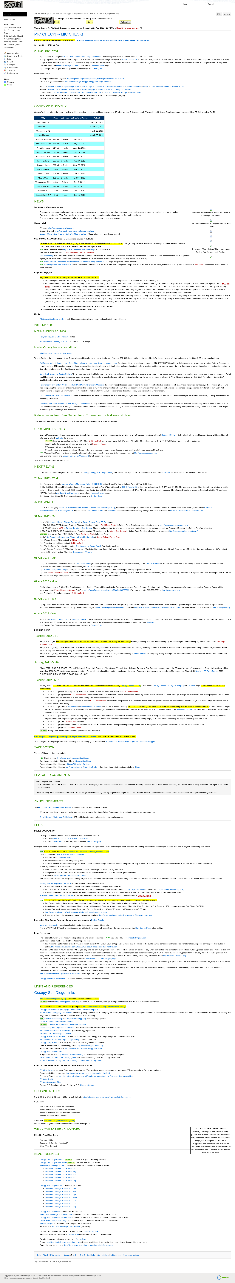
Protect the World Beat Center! (79, 528)
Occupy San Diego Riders (51, 1051)
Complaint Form (65, 857)
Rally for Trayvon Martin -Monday (54, 337)
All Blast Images (46, 1223)
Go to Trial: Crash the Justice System (56, 374)
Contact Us (9, 47)
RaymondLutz (112, 14)
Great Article (57, 842)
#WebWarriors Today (53, 1018)
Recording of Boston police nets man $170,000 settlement (65, 403)
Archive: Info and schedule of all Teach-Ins (77, 1076)
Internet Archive (126, 1076)
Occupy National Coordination (52, 979)
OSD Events (69, 92)
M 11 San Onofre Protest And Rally (79, 253)
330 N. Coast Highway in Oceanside (110, 608)
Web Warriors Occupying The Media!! (56, 1012)
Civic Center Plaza (130, 692)
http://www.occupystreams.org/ (90, 1045)
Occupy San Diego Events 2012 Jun (60, 1200)
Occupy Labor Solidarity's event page (169, 686)
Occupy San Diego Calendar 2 (76, 456)
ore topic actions (131, 1255)
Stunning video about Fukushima (58, 265)
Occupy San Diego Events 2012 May (61, 1197)
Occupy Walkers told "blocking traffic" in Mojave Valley (63, 234)
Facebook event (97, 66)
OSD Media (57, 92)
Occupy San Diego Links (54, 993)
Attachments (135, 92)
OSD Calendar (10, 36)
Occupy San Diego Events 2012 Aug (60, 1206)
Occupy (7, 14)
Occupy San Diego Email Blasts (53, 1163)
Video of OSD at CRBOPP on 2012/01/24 (70, 839)
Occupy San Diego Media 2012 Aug (60, 1181)
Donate (51, 86)
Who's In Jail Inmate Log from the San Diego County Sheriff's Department (71, 1060)
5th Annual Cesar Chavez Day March (64, 522)
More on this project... (49, 925)
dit (39, 1255)
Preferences (12, 73)
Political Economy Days (59, 619)
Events (7, 33)
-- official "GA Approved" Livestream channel (67, 1024)
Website (88, 552)
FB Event (208, 507)
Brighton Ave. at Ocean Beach (88, 546)
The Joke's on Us (83, 564)
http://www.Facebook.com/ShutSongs (79, 250)
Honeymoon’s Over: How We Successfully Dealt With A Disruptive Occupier (72, 385)
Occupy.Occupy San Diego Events (97, 472)
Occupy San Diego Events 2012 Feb (60, 1188)
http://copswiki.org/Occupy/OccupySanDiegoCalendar (88, 81)
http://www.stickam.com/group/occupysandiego (60, 1039)
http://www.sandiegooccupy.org (53, 999)
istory (66, 1255)
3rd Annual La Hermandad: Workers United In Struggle (70, 537)
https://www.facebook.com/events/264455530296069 (106, 590)
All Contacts (9, 44)
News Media (9, 39)
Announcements (134, 86)
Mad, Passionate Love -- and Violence (56, 396)
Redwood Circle (168, 435)
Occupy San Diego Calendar (52, 1160)
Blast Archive (52, 89)
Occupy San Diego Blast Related (66, 1226)
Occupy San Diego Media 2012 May (60, 1172)
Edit (219, 14)
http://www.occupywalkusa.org (61, 228)
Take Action (99, 86)
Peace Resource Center (58, 572)
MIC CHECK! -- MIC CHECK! (58, 34)
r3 (75, 1255)
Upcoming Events (71, 86)
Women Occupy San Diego (55, 569)
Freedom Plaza (98, 444)
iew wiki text (103, 1255)
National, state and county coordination (115, 89)
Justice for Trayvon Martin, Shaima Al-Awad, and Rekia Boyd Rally (86, 507)
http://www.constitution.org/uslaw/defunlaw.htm (60, 974)
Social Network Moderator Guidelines (56, 817)
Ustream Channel (87, 1085)
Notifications (12, 67)
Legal (145, 86)
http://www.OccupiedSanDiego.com (55, 1030)
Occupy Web (57, 14)
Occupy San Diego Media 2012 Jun (60, 1175)
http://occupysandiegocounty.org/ (174, 525)
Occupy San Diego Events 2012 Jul (60, 1203)
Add (18, 39)
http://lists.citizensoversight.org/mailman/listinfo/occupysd (130, 741)
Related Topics (178, 86)
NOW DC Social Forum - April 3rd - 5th (186, 510)
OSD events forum (95, 510)
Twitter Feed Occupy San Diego (53, 1220)
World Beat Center (109, 525)
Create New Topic (14, 56)
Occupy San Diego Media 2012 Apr (60, 1169)
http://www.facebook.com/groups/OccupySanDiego (104, 1006)
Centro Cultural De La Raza (108, 537)
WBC (61, 528)
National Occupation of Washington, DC (57, 510)
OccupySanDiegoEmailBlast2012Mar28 (79, 14)
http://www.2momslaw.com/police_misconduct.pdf (87, 851)
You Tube (199, 265)
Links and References (160, 86)
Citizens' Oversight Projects (78, 764)
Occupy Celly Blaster (49, 1042)
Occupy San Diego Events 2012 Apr (60, 1194)
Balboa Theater (144, 895)
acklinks (91, 1255)
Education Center (184, 710)
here (87, 567)
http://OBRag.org (94, 842)
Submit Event (81, 1239)
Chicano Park (71, 721)
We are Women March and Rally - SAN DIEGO (82, 57)
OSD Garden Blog (47, 1079)
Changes (11, 65)
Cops (47, 14)
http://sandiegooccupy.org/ (145, 453)
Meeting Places (10, 42)
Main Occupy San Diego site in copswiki (57, 1027)
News (59, 86)
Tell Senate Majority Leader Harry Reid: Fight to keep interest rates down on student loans (79, 363)
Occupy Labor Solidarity (131, 686)
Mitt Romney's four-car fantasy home (56, 353)
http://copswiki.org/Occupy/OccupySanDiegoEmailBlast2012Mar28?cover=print (113, 40)
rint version (55, 1255)
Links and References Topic (116, 92)
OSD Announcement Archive (89, 92)
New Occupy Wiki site (70, 89)
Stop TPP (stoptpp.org (76, 1018)
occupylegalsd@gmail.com (134, 938)
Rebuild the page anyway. (127, 28)
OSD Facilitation (47, 1070)
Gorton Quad (96, 69)
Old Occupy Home (12, 30)
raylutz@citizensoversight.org (171, 889)
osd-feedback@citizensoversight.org (59, 1120)
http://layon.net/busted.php (174, 956)
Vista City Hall (140, 653)
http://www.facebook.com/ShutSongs (73, 758)
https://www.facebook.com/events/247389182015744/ (157, 608)
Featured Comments (116, 86)
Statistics (11, 70)
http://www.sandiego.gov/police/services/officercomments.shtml (126, 915)
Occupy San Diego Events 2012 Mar (60, 1191)
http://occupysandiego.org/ (67, 1002)
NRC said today (46, 256)
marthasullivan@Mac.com (67, 66)
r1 (84, 1255)
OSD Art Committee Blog (50, 1082)
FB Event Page (210, 671)
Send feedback (44, 1278)
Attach (227, 14)
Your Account (9, 20)
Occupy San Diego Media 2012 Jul (60, 1178)
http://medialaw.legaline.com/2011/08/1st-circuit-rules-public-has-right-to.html (84, 947)
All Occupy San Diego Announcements (54, 807)
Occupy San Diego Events (51, 1185)
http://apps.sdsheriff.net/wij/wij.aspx (101, 959)
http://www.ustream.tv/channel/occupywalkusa (74, 231)
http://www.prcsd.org (171, 590)
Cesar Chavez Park (91, 522)
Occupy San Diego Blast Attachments (56, 1217)
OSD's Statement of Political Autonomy (56, 1021)
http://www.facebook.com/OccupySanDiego (83, 1048)
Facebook (112, 510)
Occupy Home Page (12, 27)
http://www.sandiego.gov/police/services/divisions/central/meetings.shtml (76, 912)
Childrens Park (95, 441)
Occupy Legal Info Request (135, 889)
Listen (137, 767)
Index (9, 59)
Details (198, 671)
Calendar (60, 438)
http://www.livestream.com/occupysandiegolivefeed (88, 1073)
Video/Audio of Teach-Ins (107, 1076)
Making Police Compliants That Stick (70, 875)
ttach (45, 1255)
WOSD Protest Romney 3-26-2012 (54, 342)
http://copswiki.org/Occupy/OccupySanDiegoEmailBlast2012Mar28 (95, 78)
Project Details (97, 920)
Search (10, 62)
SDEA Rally (73, 707)
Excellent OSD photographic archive (55, 1033)
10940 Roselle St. (129, 60)
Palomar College (79, 619)
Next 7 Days (87, 86)
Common (11, 82)
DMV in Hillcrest (153, 564)
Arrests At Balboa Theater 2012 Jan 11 (56, 895)
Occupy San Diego (83, 761)
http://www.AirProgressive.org (70, 1054)
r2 (80, 1255)
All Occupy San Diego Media (52, 319)
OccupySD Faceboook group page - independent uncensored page (69, 1009)
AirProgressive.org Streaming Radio (81, 767)
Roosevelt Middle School (90, 707)
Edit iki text (115, 1255)
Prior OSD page (88, 89)
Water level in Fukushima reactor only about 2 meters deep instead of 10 (75, 262)
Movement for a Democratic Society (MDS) (58, 1057)
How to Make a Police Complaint (70, 854)
